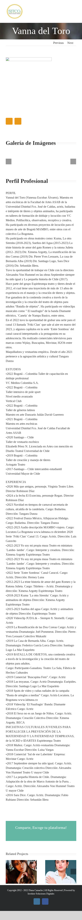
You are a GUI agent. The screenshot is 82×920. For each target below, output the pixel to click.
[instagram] (9, 121)
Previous (58, 42)
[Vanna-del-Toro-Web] (29, 58)
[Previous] (8, 161)
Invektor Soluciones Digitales (41, 893)
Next (70, 42)
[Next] (73, 161)
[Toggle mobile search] (67, 12)
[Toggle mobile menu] (74, 12)
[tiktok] (17, 121)
